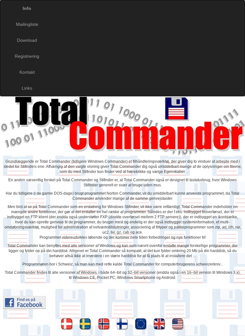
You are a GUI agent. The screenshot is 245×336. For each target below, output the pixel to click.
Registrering (27, 56)
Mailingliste (27, 24)
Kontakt (27, 72)
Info (27, 8)
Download (27, 40)
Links (27, 88)
